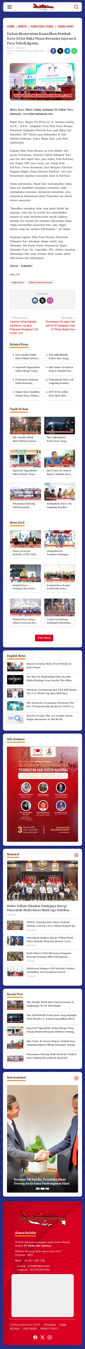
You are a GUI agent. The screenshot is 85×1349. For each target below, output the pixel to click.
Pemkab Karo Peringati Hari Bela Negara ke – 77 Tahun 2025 (24, 587)
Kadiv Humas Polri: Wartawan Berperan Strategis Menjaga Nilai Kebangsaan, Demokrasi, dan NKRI (48, 955)
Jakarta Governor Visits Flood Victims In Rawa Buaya (48, 665)
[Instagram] (50, 300)
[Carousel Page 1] (38, 1189)
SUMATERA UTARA (22, 50)
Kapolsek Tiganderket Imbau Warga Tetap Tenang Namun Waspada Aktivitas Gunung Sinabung (27, 369)
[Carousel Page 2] (42, 1189)
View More (44, 638)
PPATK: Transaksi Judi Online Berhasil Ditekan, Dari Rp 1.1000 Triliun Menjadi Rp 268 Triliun (50, 924)
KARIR (63, 1325)
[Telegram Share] (67, 51)
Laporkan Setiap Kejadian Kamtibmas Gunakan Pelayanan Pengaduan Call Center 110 (24, 326)
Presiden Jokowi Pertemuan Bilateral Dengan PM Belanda (39, 1182)
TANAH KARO (38, 50)
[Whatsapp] (74, 51)
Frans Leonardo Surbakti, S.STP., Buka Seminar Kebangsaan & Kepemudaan (24, 552)
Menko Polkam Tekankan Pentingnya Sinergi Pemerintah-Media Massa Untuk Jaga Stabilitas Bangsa (38, 908)
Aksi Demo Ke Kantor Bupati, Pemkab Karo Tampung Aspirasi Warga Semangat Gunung (61, 369)
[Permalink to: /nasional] (76, 855)
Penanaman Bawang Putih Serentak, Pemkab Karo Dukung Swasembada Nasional (27, 381)
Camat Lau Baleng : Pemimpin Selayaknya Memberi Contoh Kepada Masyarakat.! (59, 621)
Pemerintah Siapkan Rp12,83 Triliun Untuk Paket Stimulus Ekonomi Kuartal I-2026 (49, 939)
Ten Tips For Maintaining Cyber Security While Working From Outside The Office (49, 678)
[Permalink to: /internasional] (76, 1078)
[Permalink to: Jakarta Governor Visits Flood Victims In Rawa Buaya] (15, 666)
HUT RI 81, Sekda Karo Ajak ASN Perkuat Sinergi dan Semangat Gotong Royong (60, 393)
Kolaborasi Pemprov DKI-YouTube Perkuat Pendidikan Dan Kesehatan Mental (50, 970)
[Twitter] (42, 300)
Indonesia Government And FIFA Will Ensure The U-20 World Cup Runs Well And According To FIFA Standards (51, 691)
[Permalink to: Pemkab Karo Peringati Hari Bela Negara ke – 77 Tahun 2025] (25, 573)
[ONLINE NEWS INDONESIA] (43, 7)
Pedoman (50, 1325)
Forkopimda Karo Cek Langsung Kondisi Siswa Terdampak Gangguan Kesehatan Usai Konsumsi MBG (61, 381)
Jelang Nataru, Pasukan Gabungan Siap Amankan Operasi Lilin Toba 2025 (59, 552)
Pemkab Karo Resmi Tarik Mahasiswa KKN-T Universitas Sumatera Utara (58, 587)
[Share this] (53, 51)
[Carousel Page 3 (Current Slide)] (47, 1189)
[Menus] (9, 6)
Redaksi (14, 1329)
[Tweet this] (60, 51)
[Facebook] (35, 300)
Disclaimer (30, 1329)
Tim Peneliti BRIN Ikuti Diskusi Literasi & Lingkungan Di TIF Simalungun (27, 356)
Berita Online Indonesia (41, 282)
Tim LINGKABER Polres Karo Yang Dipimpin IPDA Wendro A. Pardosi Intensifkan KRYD (59, 356)
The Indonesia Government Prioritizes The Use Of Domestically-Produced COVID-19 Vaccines (50, 704)
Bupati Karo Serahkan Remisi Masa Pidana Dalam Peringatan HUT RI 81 (27, 393)
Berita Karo (19, 282)
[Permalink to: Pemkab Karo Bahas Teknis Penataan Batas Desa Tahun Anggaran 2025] (25, 607)
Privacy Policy (49, 1329)
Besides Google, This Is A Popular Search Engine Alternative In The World (49, 717)
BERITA (10, 50)
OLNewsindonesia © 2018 (25, 1325)
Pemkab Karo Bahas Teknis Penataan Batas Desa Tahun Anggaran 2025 (25, 621)
